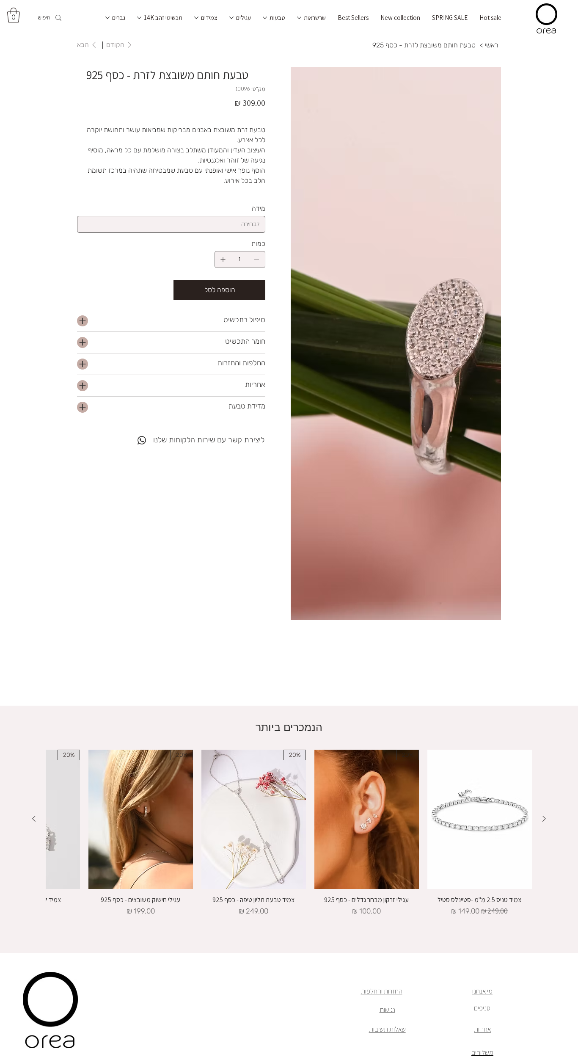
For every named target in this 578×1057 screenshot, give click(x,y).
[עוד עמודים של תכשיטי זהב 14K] (139, 18)
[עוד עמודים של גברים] (107, 18)
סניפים (482, 1008)
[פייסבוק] (131, 435)
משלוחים (482, 1052)
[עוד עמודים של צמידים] (196, 18)
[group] (289, 833)
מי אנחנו (482, 991)
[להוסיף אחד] (223, 259)
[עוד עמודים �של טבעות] (265, 18)
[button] (13, 15)
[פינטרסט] (125, 435)
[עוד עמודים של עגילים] (231, 18)
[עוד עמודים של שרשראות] (299, 18)
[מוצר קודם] (544, 819)
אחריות (482, 1029)
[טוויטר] (119, 435)
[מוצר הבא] (34, 819)
